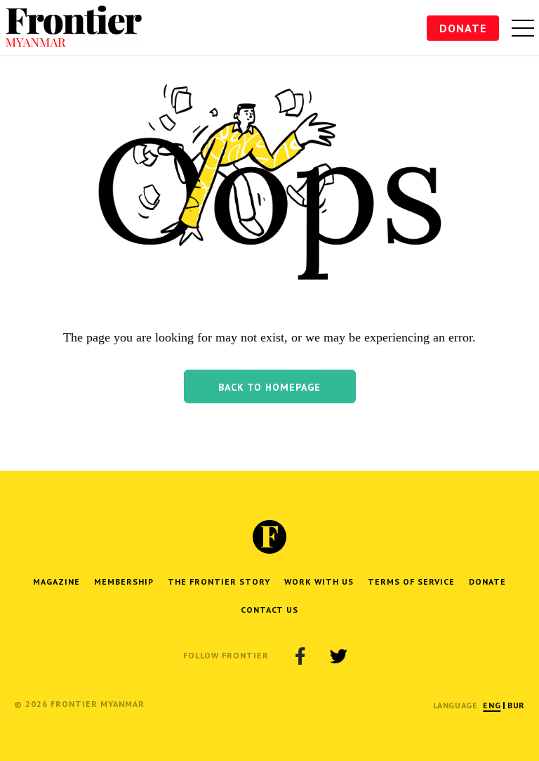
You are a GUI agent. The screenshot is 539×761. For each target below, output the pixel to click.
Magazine (56, 581)
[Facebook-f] (300, 655)
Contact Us (269, 609)
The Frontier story (219, 581)
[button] (270, 386)
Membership (124, 581)
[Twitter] (338, 655)
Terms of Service (411, 581)
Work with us (319, 581)
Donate (462, 28)
